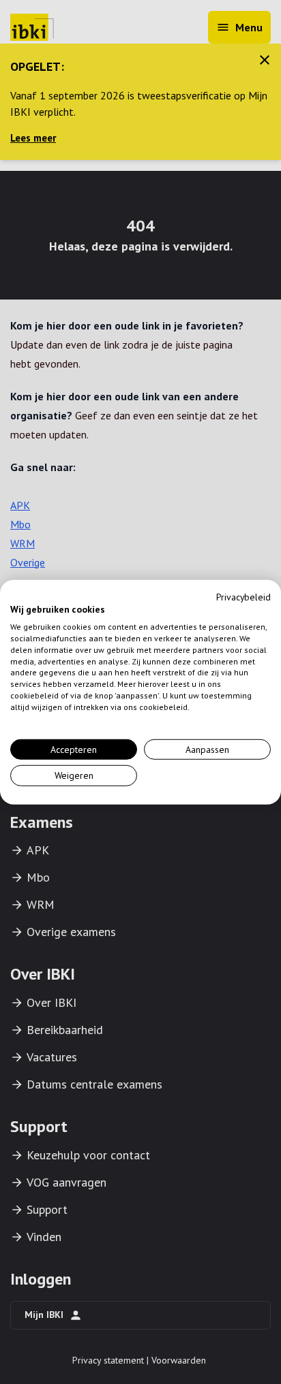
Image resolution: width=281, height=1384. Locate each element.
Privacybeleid (243, 596)
